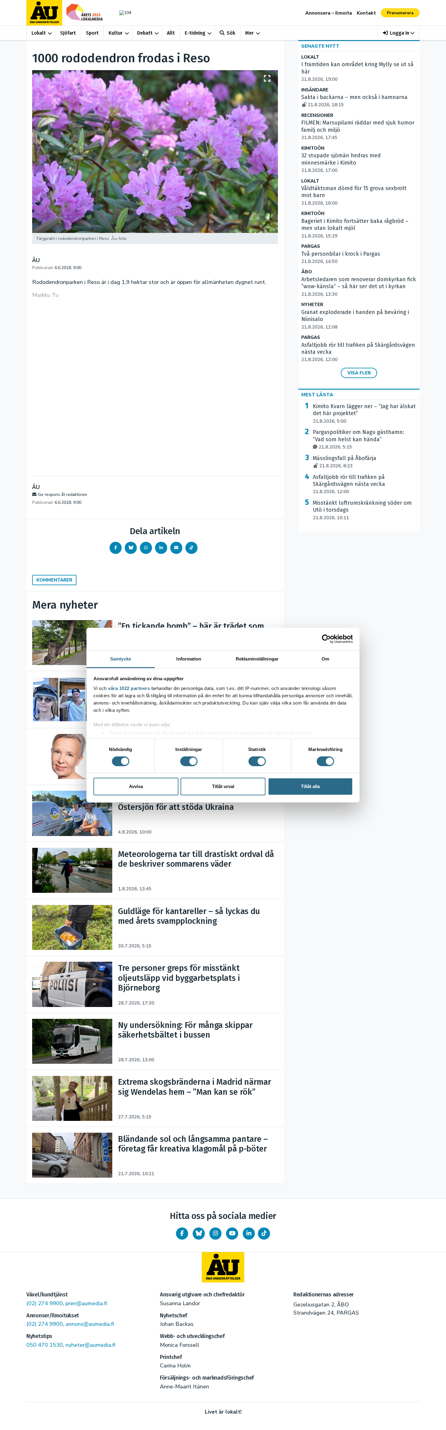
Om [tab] (325, 658)
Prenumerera (400, 13)
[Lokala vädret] (122, 12)
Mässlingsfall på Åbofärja (344, 462)
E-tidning (195, 33)
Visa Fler (359, 373)
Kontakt (366, 13)
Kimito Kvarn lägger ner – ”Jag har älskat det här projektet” (364, 413)
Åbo (306, 272)
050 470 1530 (44, 1345)
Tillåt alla (310, 786)
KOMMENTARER (54, 580)
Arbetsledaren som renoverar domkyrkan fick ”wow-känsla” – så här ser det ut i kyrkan (358, 286)
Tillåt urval (223, 786)
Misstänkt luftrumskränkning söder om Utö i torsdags (362, 510)
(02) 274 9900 (44, 1303)
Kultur (116, 33)
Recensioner (317, 115)
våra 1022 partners (129, 688)
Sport (92, 33)
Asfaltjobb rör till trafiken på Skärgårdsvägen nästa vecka (349, 484)
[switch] (189, 761)
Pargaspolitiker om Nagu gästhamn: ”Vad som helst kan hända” (358, 439)
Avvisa (136, 786)
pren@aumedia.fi (86, 1303)
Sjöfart (68, 33)
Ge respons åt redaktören (62, 494)
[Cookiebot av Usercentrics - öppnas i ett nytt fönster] (326, 638)
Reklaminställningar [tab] (257, 658)
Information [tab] (188, 658)
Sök (231, 33)
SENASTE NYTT (320, 46)
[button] (399, 33)
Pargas (310, 246)
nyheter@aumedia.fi (90, 1345)
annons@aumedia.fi (90, 1324)
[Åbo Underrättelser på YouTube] (232, 1233)
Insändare (314, 90)
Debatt (145, 33)
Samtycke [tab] (120, 658)
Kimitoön (312, 148)
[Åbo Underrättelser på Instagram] (215, 1233)
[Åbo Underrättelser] (223, 1267)
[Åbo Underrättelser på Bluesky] (199, 1233)
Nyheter (312, 305)
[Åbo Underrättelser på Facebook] (182, 1233)
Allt (171, 33)
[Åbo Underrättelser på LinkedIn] (249, 1233)
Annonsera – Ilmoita (328, 13)
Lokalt (39, 33)
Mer (249, 33)
